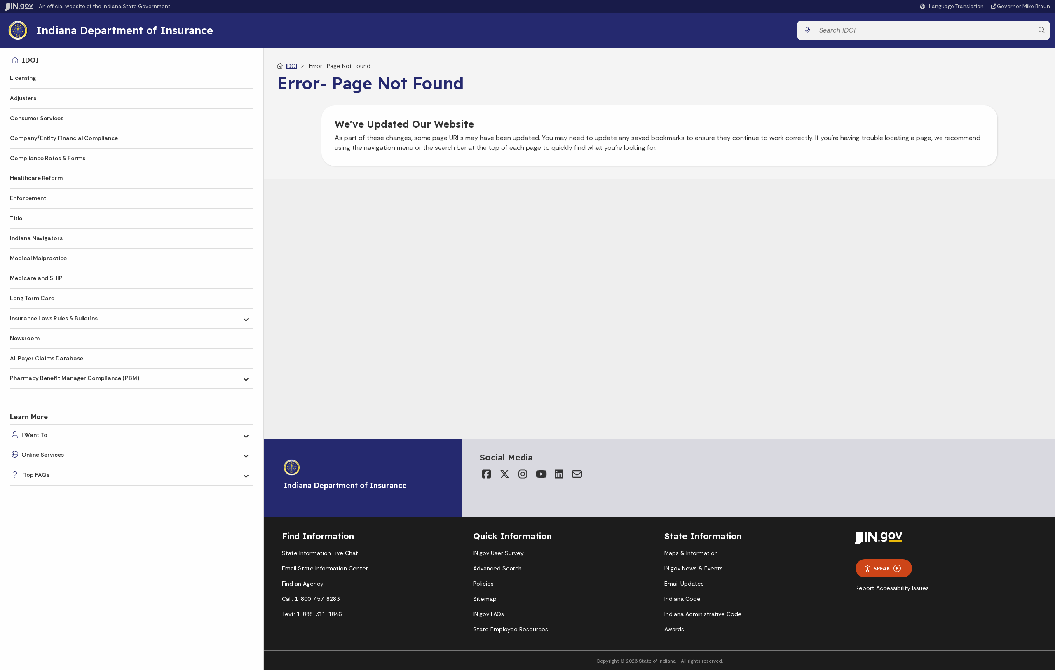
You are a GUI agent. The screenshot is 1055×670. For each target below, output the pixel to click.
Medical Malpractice (38, 258)
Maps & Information (691, 553)
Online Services (42, 454)
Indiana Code (682, 598)
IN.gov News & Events (693, 568)
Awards (674, 629)
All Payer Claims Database (46, 358)
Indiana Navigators (36, 238)
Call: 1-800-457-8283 (311, 598)
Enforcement (28, 198)
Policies (483, 583)
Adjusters (23, 98)
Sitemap (485, 598)
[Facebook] (486, 474)
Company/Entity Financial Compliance (64, 138)
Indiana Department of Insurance (124, 30)
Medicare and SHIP (36, 278)
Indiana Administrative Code (703, 614)
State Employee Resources (510, 629)
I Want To (34, 435)
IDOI (30, 60)
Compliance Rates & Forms (47, 158)
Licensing (23, 78)
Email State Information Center (325, 568)
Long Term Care (32, 298)
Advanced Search (497, 568)
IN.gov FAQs (488, 614)
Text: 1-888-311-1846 (312, 614)
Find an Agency (303, 583)
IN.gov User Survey (498, 553)
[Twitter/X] (504, 474)
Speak (882, 568)
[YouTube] (540, 474)
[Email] (577, 474)
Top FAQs (36, 475)
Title (16, 218)
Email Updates (684, 583)
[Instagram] (522, 474)
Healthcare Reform (36, 178)
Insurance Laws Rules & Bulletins (54, 318)
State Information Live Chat (320, 553)
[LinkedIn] (558, 474)
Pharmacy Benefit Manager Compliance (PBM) (74, 378)
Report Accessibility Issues (892, 588)
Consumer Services (36, 118)
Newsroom (25, 338)
